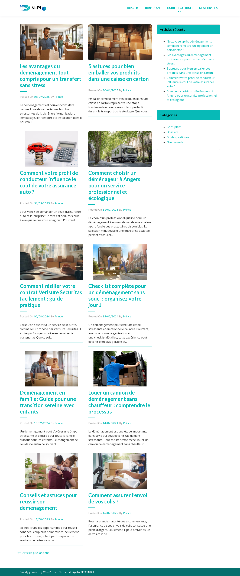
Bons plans (174, 127)
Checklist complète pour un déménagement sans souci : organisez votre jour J (117, 295)
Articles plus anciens (35, 553)
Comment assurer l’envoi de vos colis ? (117, 498)
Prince (58, 96)
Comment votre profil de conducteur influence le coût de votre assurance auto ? (49, 182)
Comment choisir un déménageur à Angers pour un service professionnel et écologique (114, 185)
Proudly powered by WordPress (38, 572)
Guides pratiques (178, 137)
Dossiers (172, 132)
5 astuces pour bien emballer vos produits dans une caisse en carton (118, 72)
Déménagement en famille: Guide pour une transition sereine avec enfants (48, 402)
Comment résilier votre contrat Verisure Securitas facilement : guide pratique (51, 295)
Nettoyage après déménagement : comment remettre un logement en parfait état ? (190, 46)
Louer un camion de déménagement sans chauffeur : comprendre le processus (119, 402)
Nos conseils (175, 142)
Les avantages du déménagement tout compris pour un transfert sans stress (50, 75)
